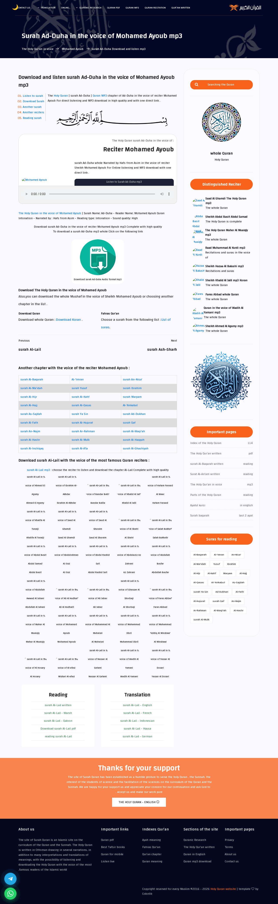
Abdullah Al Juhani (35, 607)
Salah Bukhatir (160, 537)
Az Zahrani (129, 572)
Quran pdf (113, 7)
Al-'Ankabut (130, 405)
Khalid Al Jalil (129, 503)
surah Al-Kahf (80, 397)
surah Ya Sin (80, 414)
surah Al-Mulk (80, 440)
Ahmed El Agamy (35, 503)
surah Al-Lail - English (137, 705)
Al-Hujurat (199, 601)
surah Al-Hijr (28, 397)
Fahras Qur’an (151, 847)
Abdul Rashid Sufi (97, 572)
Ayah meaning (151, 840)
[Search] (196, 84)
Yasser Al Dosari (160, 676)
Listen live (107, 861)
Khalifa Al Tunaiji (35, 537)
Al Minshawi (160, 641)
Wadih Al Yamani (129, 676)
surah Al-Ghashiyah (135, 448)
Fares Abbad (160, 607)
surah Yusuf (79, 388)
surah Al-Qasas (81, 405)
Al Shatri (129, 537)
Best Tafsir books (113, 847)
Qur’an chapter (151, 854)
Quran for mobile (112, 854)
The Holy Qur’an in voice (37, 49)
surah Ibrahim (132, 388)
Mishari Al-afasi (66, 676)
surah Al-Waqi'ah (134, 431)
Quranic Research (90, 7)
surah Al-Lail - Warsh (58, 713)
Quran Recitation (155, 7)
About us (230, 854)
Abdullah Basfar (160, 572)
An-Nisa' (236, 554)
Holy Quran (61, 96)
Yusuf (216, 564)
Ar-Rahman (200, 610)
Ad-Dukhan (221, 591)
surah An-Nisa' (132, 379)
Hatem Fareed (160, 503)
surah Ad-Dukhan (134, 414)
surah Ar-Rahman (83, 431)
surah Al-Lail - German (137, 736)
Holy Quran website (223, 889)
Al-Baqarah (200, 554)
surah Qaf (129, 423)
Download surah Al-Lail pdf (58, 728)
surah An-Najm (30, 431)
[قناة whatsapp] (10, 894)
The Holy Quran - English (137, 802)
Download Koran (69, 319)
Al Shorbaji (129, 607)
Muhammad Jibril (129, 641)
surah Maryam (132, 397)
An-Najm (236, 601)
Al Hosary (35, 676)
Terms (229, 847)
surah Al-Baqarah (31, 379)
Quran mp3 (132, 7)
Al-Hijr (197, 573)
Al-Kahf (212, 573)
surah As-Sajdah (31, 414)
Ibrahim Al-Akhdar (66, 503)
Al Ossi (66, 572)
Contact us (23, 7)
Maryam (227, 573)
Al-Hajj (243, 573)
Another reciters (33, 112)
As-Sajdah (238, 582)
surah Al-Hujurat (82, 423)
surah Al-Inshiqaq (31, 448)
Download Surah (33, 101)
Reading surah (32, 118)
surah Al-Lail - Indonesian (137, 721)
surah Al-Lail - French (137, 713)
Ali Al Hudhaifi (66, 607)
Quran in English (194, 854)
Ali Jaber (98, 607)
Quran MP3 (100, 96)
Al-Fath (240, 591)
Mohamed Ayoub (72, 49)
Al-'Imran (78, 379)
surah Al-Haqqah (133, 440)
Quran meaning (152, 861)
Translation (48, 7)
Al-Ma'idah (200, 564)
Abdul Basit (35, 572)
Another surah (32, 107)
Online (65, 7)
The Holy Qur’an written (199, 847)
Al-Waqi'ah (220, 610)
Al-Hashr (238, 610)
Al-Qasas (199, 582)
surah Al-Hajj (28, 405)
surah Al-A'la (80, 448)
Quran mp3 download (197, 861)
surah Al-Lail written (58, 705)
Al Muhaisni (98, 641)
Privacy (229, 840)
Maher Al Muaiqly (35, 641)
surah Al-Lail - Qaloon (58, 721)
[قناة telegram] (10, 879)
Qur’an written (180, 7)
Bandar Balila (98, 503)
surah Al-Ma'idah (31, 388)
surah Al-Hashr (30, 440)
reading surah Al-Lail (58, 736)
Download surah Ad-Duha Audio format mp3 (98, 279)
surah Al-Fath (29, 423)
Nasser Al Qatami (98, 676)
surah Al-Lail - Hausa (137, 728)
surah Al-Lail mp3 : (39, 470)
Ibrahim (231, 564)
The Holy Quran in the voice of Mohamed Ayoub (50, 213)
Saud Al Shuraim (97, 537)
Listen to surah (33, 96)
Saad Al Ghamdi (66, 537)
